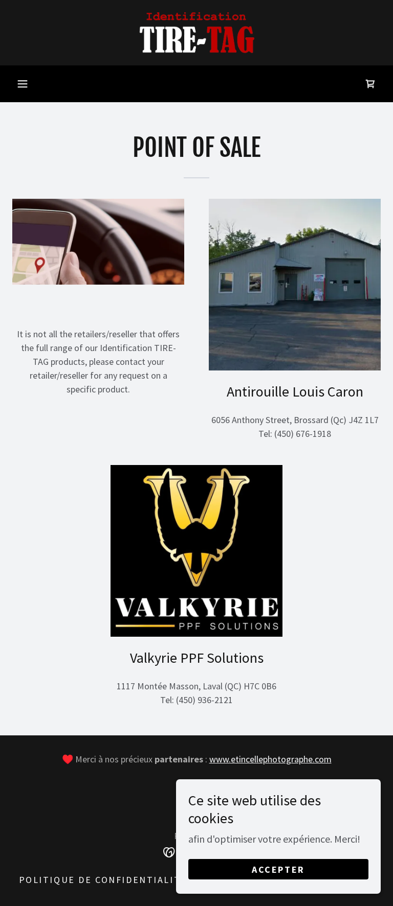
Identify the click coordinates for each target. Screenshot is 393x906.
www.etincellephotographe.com (270, 759)
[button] (22, 84)
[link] (196, 32)
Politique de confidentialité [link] (103, 880)
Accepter (278, 869)
